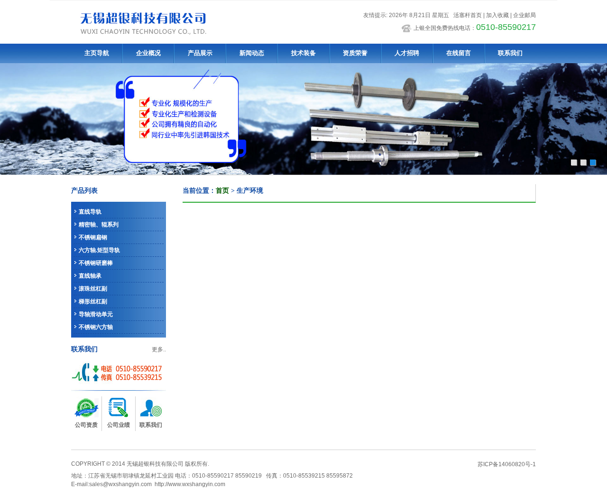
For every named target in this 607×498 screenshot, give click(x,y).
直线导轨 (90, 211)
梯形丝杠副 (93, 301)
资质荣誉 (355, 52)
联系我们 (510, 52)
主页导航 (96, 52)
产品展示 (200, 52)
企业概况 (148, 52)
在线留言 (458, 52)
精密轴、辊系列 (99, 224)
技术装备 (303, 52)
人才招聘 (407, 52)
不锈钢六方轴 (96, 327)
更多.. (159, 349)
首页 (222, 190)
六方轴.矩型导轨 (99, 250)
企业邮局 (524, 15)
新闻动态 (251, 52)
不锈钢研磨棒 (96, 263)
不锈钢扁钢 (93, 237)
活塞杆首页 (467, 15)
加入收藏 (497, 15)
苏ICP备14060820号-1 (507, 464)
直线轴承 (90, 275)
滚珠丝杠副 (93, 288)
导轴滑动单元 (96, 314)
